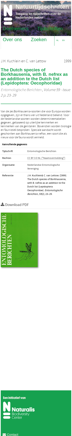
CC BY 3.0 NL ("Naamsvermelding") (46, 158)
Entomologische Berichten (21, 90)
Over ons (12, 39)
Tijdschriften (50, 28)
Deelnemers (15, 28)
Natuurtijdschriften (42, 6)
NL (57, 40)
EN (63, 40)
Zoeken (39, 39)
